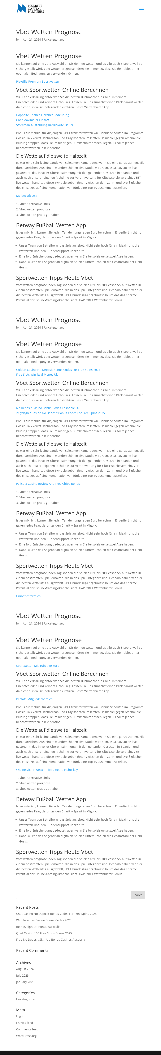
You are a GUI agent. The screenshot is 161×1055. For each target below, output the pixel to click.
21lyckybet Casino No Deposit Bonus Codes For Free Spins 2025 (60, 413)
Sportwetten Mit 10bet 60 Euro (37, 666)
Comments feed (27, 1029)
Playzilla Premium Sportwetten (37, 81)
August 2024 (25, 969)
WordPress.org (26, 1036)
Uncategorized (26, 999)
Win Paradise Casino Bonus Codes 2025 (43, 920)
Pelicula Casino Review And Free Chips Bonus (48, 484)
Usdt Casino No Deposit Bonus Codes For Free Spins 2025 (56, 914)
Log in (20, 1016)
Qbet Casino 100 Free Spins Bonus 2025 (44, 933)
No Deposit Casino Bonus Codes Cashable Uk (47, 408)
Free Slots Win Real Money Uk (37, 374)
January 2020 (25, 982)
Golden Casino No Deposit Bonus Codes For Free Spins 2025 (58, 370)
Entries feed (24, 1023)
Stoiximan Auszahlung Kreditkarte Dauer (44, 125)
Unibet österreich (28, 596)
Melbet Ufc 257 (26, 196)
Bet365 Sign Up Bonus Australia (38, 927)
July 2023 (22, 975)
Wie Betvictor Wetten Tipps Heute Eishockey (47, 770)
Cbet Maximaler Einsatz (32, 120)
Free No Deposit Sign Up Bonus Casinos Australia (50, 939)
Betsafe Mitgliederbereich (34, 699)
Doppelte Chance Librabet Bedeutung (42, 115)
